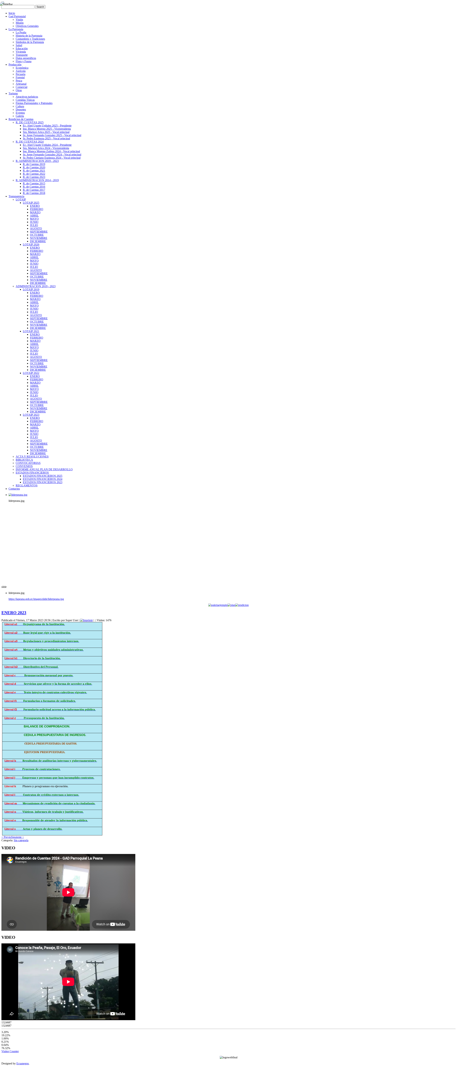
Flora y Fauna (23, 61)
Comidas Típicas (25, 99)
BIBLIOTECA (24, 459)
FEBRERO (36, 209)
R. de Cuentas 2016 (34, 186)
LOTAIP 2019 (31, 289)
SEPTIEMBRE (39, 231)
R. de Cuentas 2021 (34, 170)
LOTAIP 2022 (31, 373)
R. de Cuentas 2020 (34, 167)
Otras (19, 90)
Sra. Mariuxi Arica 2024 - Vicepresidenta (46, 148)
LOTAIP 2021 (31, 331)
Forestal (20, 77)
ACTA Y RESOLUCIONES (32, 456)
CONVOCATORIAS (28, 462)
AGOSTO (36, 228)
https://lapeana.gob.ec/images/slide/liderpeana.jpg (36, 598)
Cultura (20, 106)
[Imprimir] (86, 620)
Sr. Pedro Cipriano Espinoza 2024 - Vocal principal (52, 157)
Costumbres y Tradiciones (30, 38)
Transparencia (16, 196)
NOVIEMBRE (38, 238)
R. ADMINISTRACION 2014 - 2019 (37, 180)
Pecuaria (20, 74)
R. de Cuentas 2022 (34, 173)
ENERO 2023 (13, 612)
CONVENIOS (24, 466)
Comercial (21, 87)
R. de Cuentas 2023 (34, 177)
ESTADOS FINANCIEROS (32, 472)
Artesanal (21, 83)
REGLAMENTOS (26, 485)
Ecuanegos (22, 1063)
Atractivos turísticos (27, 96)
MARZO (35, 212)
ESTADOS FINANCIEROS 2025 (42, 475)
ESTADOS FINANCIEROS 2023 (42, 482)
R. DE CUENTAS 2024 (30, 141)
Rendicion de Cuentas (21, 119)
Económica (22, 67)
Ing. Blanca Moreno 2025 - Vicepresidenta (47, 128)
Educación (22, 48)
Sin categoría (21, 840)
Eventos (20, 112)
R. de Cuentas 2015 (34, 183)
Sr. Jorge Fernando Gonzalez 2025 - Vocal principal (52, 135)
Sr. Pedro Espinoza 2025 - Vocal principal (46, 138)
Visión (19, 19)
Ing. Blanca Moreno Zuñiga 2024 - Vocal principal (51, 151)
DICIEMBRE (38, 241)
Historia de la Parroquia (29, 35)
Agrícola (21, 70)
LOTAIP (21, 199)
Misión (20, 22)
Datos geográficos (26, 58)
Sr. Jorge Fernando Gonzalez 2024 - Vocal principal (52, 154)
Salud (19, 45)
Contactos (14, 488)
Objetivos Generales (27, 25)
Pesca (19, 80)
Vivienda (21, 51)
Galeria (20, 115)
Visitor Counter (10, 1051)
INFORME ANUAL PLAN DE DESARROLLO (44, 469)
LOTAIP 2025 (31, 202)
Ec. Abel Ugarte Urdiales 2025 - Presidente (47, 125)
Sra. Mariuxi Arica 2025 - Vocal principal (46, 132)
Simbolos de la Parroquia (30, 42)
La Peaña (21, 32)
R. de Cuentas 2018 (34, 193)
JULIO (34, 225)
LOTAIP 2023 (31, 414)
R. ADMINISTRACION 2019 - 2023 (37, 160)
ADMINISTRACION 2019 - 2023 (36, 286)
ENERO (35, 205)
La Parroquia (16, 29)
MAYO (34, 218)
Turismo (13, 93)
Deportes (21, 109)
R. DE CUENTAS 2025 (30, 122)
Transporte (22, 54)
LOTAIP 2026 (31, 244)
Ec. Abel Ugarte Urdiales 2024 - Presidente (47, 144)
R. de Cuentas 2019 (34, 164)
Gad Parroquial (17, 16)
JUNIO (34, 221)
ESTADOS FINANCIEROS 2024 (42, 479)
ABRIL (34, 215)
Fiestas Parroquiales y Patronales (34, 103)
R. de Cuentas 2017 (34, 189)
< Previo (6, 837)
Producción (15, 64)
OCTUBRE (37, 234)
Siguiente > (17, 837)
